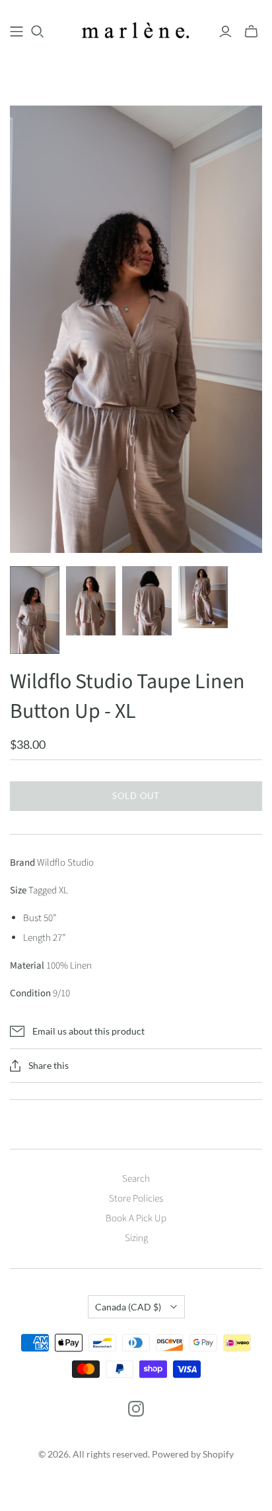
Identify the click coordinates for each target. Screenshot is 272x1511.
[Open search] (37, 31)
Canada (128, 1306)
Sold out (136, 795)
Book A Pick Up (136, 1218)
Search (136, 1179)
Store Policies (136, 1199)
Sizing (136, 1238)
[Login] (225, 31)
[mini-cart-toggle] (251, 31)
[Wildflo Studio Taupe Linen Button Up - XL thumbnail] (34, 610)
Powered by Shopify (193, 1454)
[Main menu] (16, 31)
